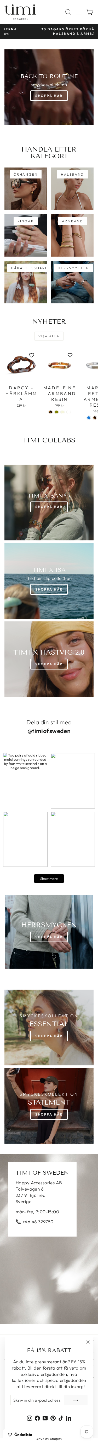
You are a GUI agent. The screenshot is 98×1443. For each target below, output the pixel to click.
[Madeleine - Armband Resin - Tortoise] (51, 412)
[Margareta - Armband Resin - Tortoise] (95, 418)
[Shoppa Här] (49, 581)
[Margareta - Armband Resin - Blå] (89, 418)
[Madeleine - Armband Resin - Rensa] (69, 412)
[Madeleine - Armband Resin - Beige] (63, 412)
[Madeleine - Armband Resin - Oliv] (57, 412)
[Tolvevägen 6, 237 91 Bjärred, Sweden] (49, 1239)
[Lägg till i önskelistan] (31, 355)
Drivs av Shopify (49, 1438)
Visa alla (49, 336)
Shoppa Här (49, 96)
